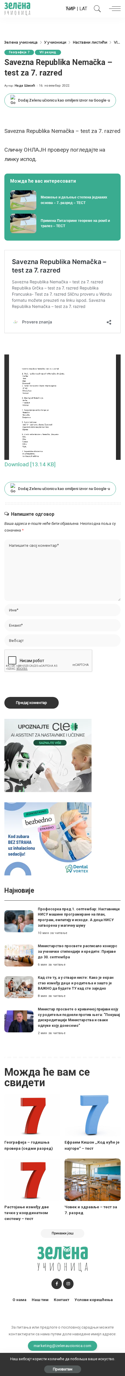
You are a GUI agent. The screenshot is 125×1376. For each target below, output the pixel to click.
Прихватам (62, 1369)
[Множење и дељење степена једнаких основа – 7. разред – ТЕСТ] (62, 200)
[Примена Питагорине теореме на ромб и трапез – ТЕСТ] (62, 224)
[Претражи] (96, 9)
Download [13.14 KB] (30, 464)
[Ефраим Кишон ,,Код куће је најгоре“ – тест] (93, 1115)
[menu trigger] (113, 9)
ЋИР (71, 8)
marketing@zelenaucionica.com (63, 1345)
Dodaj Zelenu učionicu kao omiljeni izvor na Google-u (64, 100)
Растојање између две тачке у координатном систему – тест (26, 1212)
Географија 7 (19, 52)
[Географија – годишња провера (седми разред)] (32, 1115)
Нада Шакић (25, 85)
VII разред (48, 52)
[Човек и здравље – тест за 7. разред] (93, 1180)
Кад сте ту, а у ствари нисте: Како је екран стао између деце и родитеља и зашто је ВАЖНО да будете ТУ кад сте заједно (75, 983)
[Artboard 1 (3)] (48, 755)
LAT (83, 8)
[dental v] (48, 839)
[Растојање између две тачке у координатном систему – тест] (32, 1180)
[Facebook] (56, 1284)
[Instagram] (68, 1284)
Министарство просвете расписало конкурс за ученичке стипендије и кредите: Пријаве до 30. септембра (77, 951)
